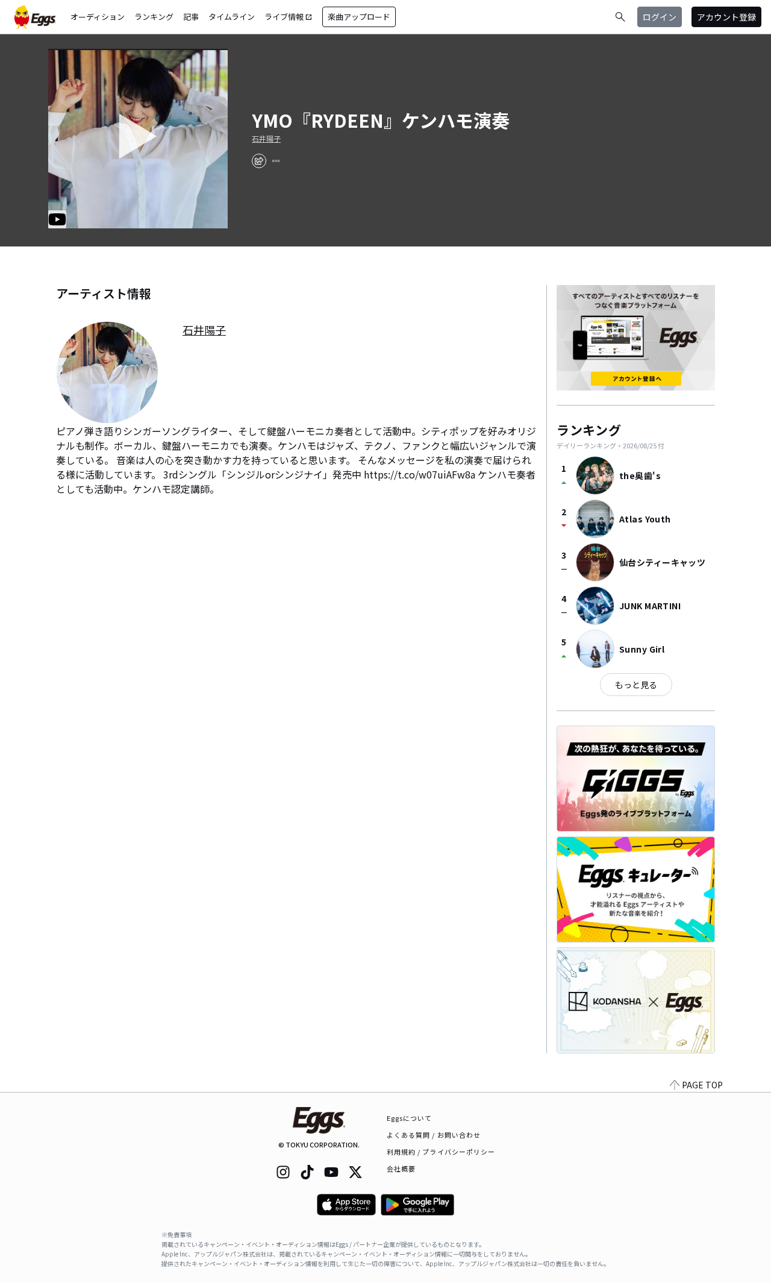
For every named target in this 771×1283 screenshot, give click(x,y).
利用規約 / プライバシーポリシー (441, 1151)
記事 (191, 16)
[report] (276, 161)
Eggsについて (409, 1118)
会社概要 (401, 1168)
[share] (259, 161)
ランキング (153, 16)
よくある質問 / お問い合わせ (434, 1135)
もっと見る (636, 685)
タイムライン (231, 16)
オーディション (97, 16)
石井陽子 (266, 138)
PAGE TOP (702, 1085)
